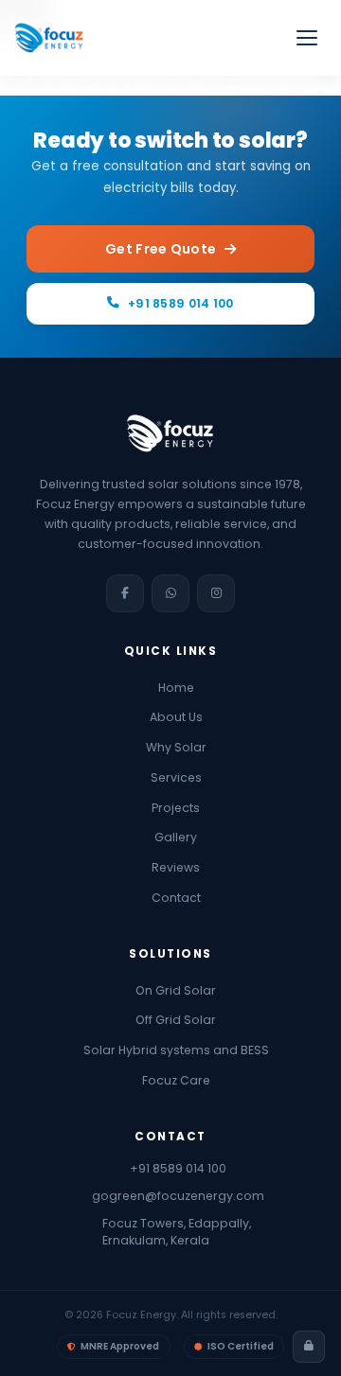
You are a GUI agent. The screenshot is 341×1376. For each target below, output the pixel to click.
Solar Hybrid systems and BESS (176, 1050)
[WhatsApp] (170, 593)
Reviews (176, 867)
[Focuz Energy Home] (49, 38)
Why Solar (176, 747)
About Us (176, 717)
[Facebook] (125, 593)
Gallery (175, 837)
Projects (176, 807)
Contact (176, 898)
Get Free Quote (160, 248)
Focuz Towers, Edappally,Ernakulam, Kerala (176, 1231)
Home (176, 687)
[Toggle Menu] (307, 38)
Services (176, 777)
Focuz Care (176, 1080)
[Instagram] (216, 593)
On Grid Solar (175, 989)
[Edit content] (309, 1347)
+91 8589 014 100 (181, 303)
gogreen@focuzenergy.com (177, 1196)
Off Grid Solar (175, 1020)
